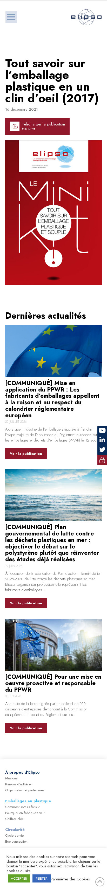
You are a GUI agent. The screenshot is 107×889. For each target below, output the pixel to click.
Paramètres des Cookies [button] (70, 879)
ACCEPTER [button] (19, 878)
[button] (11, 17)
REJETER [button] (42, 878)
